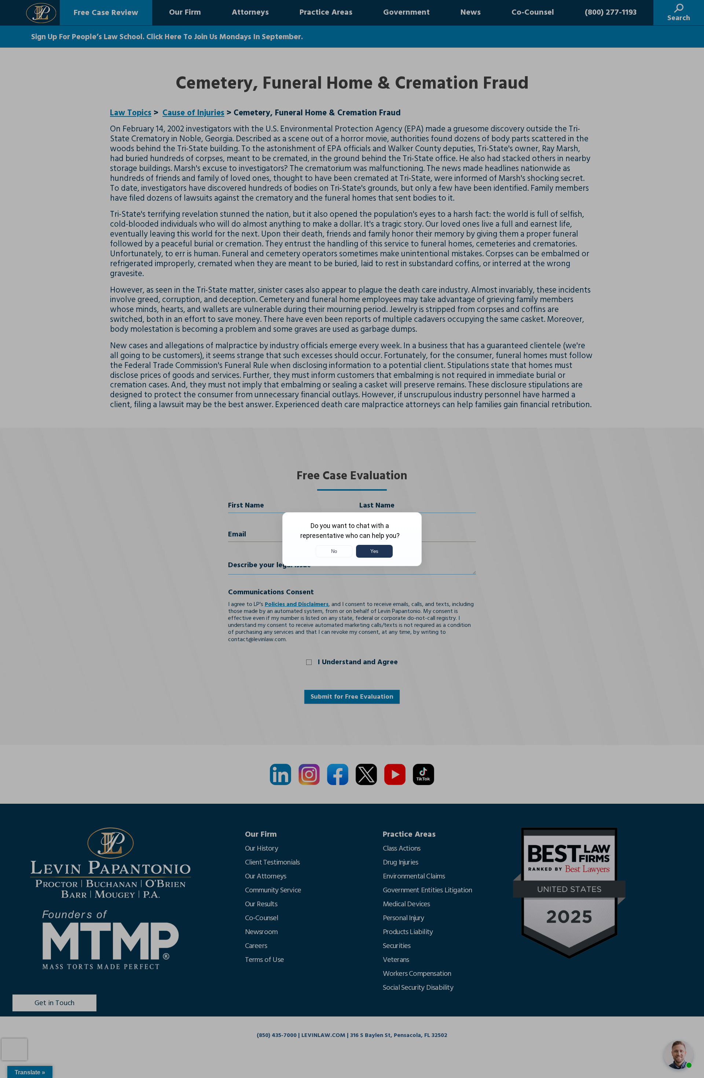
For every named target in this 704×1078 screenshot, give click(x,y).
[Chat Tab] (352, 539)
